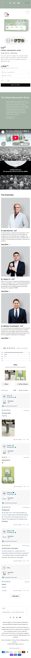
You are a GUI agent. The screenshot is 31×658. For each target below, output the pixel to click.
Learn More (4, 244)
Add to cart (15, 85)
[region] (15, 375)
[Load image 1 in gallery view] (8, 40)
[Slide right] (27, 40)
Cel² (9, 574)
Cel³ (9, 402)
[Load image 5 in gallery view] (22, 40)
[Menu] (2, 3)
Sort (15, 390)
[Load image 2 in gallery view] (11, 40)
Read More (10, 117)
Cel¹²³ (9, 499)
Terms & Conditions (6, 640)
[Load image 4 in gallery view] (19, 40)
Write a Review (24, 384)
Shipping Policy (25, 640)
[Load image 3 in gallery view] (15, 40)
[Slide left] (4, 40)
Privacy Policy (16, 640)
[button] (26, 3)
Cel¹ (9, 452)
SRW (13, 644)
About (14, 642)
